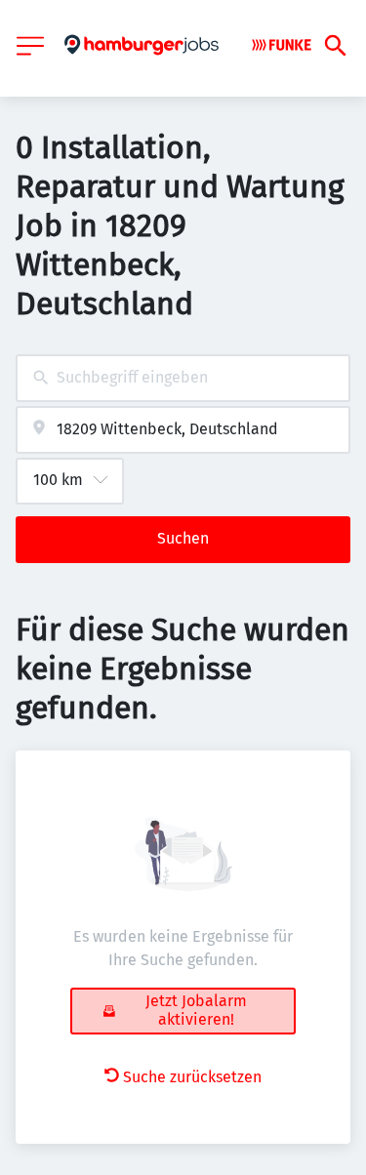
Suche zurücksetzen (192, 1077)
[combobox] (183, 378)
